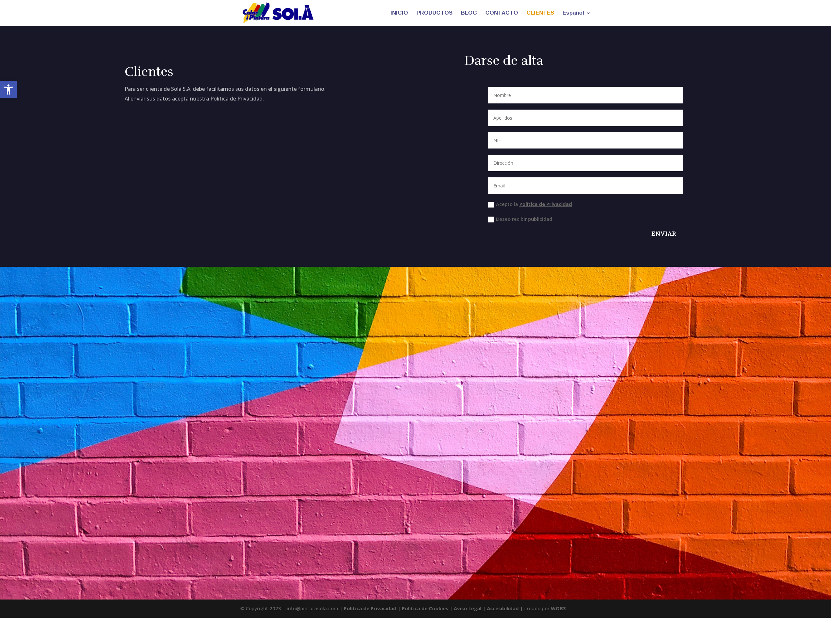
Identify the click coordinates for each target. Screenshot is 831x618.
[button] (8, 89)
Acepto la (534, 204)
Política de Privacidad (545, 204)
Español (573, 13)
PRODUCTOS (434, 13)
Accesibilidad (503, 608)
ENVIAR (663, 233)
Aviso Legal (467, 608)
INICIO (399, 13)
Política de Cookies (425, 608)
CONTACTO (501, 13)
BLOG (469, 13)
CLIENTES (540, 13)
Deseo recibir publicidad (524, 219)
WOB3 (558, 608)
